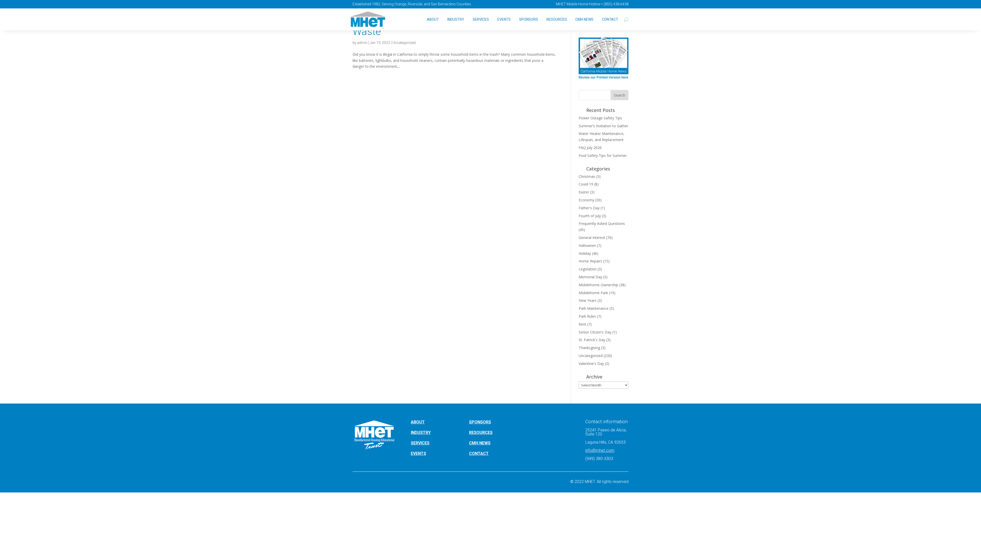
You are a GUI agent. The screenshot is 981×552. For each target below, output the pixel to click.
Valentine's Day (591, 363)
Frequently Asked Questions (602, 223)
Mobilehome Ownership (598, 284)
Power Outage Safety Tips (600, 118)
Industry (455, 19)
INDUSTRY (421, 432)
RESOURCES (481, 432)
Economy (586, 200)
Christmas (587, 176)
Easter (584, 192)
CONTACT (479, 453)
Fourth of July (590, 215)
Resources (556, 19)
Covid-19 (586, 184)
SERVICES (420, 443)
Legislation (588, 269)
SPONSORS (480, 422)
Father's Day (589, 207)
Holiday (585, 253)
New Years (588, 300)
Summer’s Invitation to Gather (603, 125)
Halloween (587, 245)
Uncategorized (404, 43)
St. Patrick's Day (592, 339)
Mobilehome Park (593, 292)
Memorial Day (590, 276)
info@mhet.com (599, 450)
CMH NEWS (584, 19)
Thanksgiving (589, 347)
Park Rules (587, 316)
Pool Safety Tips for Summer (603, 155)
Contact (610, 19)
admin (362, 43)
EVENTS (418, 453)
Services (481, 19)
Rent (582, 324)
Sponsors (528, 19)
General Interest (592, 237)
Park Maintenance (594, 308)
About (433, 19)
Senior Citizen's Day (595, 332)
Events (504, 19)
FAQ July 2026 (590, 147)
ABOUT (418, 422)
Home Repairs (590, 261)
